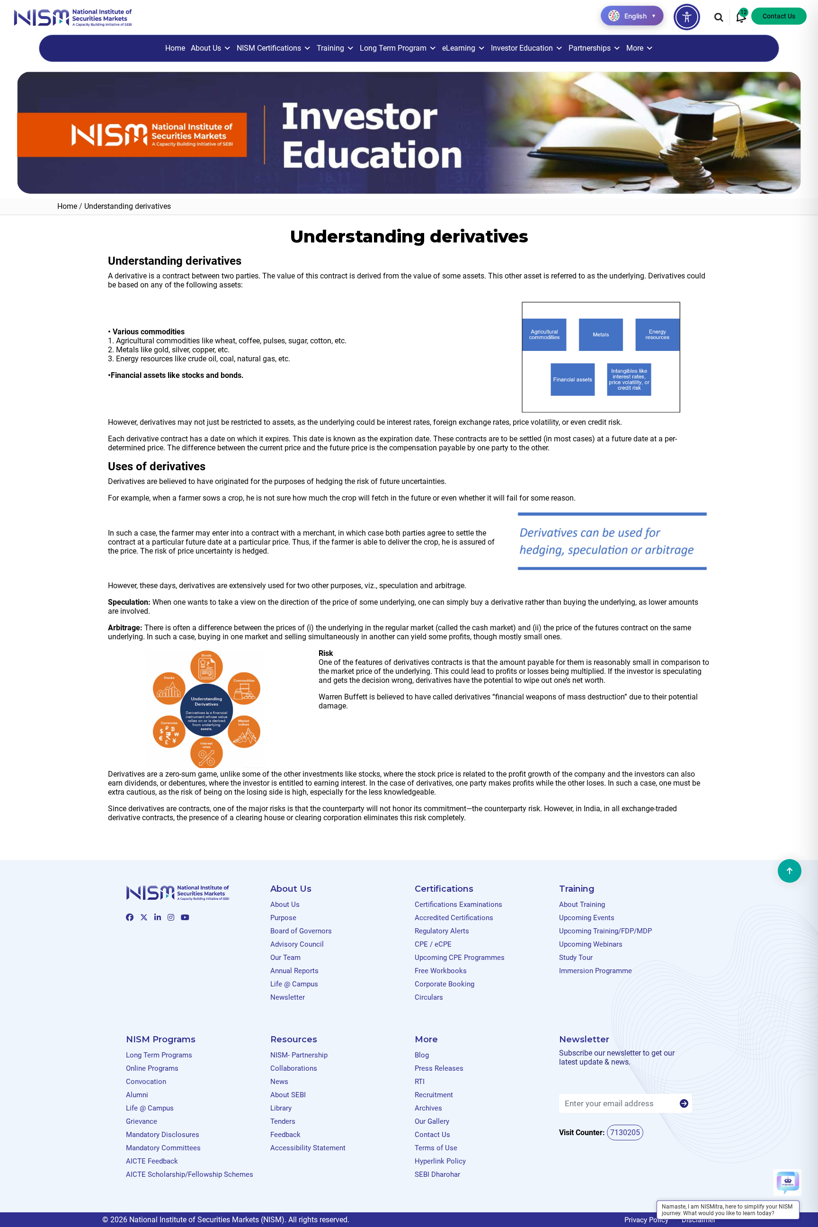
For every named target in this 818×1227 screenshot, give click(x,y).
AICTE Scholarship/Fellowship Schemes (189, 1174)
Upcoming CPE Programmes (460, 957)
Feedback (285, 1134)
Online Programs (152, 1068)
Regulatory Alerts (442, 931)
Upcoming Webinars (590, 944)
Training (330, 48)
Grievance (141, 1121)
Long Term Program (393, 48)
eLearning (458, 48)
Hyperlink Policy (440, 1161)
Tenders (282, 1121)
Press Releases (439, 1068)
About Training (582, 904)
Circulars (429, 997)
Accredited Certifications (454, 918)
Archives (428, 1108)
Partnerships (590, 48)
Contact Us (779, 16)
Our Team (285, 957)
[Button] (684, 1104)
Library (281, 1108)
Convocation (146, 1081)
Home (175, 48)
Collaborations (293, 1068)
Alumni (137, 1095)
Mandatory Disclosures (162, 1134)
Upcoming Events (586, 918)
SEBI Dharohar (437, 1174)
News (279, 1081)
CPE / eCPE (433, 944)
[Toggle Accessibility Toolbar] (687, 17)
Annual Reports (294, 971)
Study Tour (576, 957)
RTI (420, 1081)
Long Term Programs (159, 1055)
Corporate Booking (444, 984)
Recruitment (434, 1095)
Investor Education (522, 48)
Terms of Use (436, 1148)
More (634, 48)
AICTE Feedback (152, 1161)
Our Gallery (432, 1121)
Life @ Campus (294, 984)
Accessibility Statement (308, 1148)
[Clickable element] (72, 16)
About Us (206, 48)
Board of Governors (301, 931)
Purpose (283, 918)
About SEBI (288, 1095)
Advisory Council (297, 944)
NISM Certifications (269, 48)
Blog (422, 1055)
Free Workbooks (441, 971)
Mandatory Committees (163, 1148)
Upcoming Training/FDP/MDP (605, 931)
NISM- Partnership (299, 1055)
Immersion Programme (595, 971)
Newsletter (287, 997)
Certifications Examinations (458, 904)
